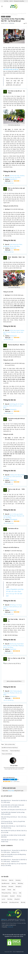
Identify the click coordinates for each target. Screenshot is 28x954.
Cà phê (3, 889)
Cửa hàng (9, 899)
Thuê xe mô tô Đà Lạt (7, 753)
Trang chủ (4, 13)
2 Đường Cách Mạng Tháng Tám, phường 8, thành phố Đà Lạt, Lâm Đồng (14, 476)
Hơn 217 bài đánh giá (8, 700)
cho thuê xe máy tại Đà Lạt (10, 69)
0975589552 (13, 696)
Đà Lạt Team (12, 23)
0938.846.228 (10, 926)
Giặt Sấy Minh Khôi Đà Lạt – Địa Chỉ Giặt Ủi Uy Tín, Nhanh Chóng (13, 827)
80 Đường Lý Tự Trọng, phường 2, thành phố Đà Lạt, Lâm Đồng (12, 606)
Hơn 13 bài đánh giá (8, 484)
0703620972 (13, 409)
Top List (8, 16)
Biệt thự (14, 883)
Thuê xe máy (5, 750)
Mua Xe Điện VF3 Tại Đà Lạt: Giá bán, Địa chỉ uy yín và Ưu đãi (14, 831)
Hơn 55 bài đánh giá (8, 653)
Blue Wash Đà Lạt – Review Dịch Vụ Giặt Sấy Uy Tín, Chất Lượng (14, 801)
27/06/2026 (6, 23)
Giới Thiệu (6, 1)
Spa (14, 889)
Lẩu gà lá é (17, 899)
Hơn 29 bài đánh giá (8, 413)
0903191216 (13, 248)
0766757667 (13, 649)
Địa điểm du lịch (5, 883)
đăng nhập (11, 790)
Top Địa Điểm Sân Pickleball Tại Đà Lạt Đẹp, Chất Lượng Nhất (13, 813)
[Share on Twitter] (10, 779)
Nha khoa (4, 886)
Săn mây (23, 902)
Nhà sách (11, 886)
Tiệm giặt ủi (18, 886)
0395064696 (13, 480)
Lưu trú (3, 899)
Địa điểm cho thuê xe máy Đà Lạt (10, 747)
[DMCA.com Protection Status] (14, 942)
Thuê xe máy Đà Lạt (15, 750)
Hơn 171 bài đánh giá (8, 614)
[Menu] (2, 6)
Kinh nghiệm (5, 896)
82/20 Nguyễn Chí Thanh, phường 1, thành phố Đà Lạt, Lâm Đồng (13, 405)
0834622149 (13, 336)
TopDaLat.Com (20, 951)
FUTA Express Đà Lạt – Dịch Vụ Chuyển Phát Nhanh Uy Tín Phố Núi (13, 822)
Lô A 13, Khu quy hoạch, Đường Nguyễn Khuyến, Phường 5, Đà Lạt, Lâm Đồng (13, 515)
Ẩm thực (19, 896)
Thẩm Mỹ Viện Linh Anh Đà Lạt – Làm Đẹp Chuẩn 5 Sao (12, 840)
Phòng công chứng (6, 892)
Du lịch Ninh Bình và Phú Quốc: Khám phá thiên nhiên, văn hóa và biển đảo (12, 806)
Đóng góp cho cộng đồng (19, 1)
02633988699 (13, 519)
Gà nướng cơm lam (14, 902)
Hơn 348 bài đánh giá (8, 251)
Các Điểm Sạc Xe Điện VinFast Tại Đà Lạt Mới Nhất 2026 (13, 836)
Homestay (18, 880)
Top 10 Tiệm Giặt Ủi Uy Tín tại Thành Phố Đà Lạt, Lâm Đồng (13, 864)
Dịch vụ (7, 13)
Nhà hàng (20, 883)
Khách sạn (4, 880)
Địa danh (12, 896)
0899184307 (13, 610)
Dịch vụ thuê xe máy (10, 744)
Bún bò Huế (4, 902)
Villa (20, 892)
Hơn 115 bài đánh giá (8, 523)
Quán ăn (11, 880)
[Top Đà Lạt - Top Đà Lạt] (14, 6)
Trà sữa (9, 889)
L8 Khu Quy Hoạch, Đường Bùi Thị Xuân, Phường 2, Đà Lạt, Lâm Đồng (13, 332)
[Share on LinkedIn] (14, 779)
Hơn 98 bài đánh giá (8, 339)
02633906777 (13, 179)
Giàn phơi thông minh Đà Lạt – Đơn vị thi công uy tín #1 (13, 817)
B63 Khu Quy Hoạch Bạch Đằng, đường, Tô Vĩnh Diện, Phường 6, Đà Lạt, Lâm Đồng (13, 645)
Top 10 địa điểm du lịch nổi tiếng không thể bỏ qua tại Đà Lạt (13, 855)
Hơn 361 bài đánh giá (8, 183)
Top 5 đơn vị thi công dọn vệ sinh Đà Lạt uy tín (13, 809)
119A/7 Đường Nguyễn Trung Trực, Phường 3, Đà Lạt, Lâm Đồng (12, 692)
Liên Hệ (11, 1)
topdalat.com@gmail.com (10, 925)
